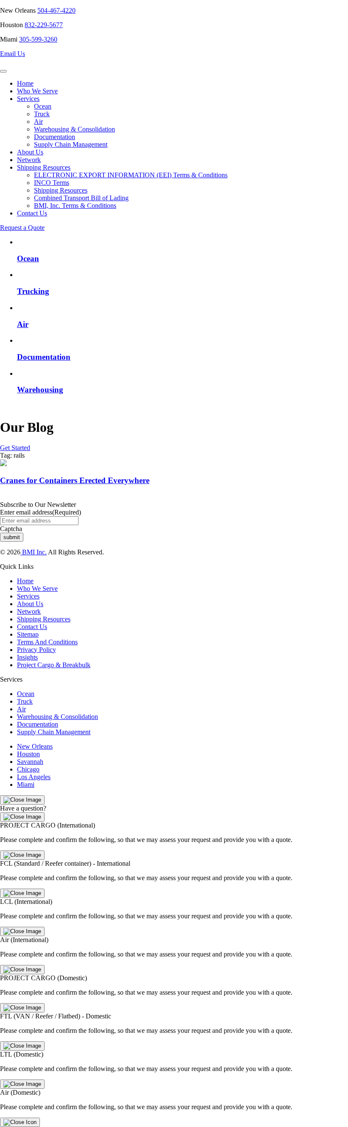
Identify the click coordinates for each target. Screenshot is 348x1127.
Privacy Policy (36, 649)
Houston (28, 754)
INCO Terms (51, 182)
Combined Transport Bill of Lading (81, 197)
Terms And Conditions (47, 642)
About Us (30, 152)
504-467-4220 (56, 10)
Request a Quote (22, 227)
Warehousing (40, 389)
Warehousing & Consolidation (74, 129)
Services (28, 98)
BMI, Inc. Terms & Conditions (75, 205)
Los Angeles (34, 776)
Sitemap (28, 634)
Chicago (28, 769)
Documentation (54, 136)
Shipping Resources (43, 167)
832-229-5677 (44, 24)
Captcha (11, 528)
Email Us (12, 53)
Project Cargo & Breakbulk (53, 664)
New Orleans (35, 746)
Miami (25, 784)
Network (29, 159)
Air (38, 121)
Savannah (30, 761)
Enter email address (40, 512)
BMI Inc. (33, 552)
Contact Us (32, 213)
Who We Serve (37, 91)
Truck (42, 113)
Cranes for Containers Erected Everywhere (74, 480)
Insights (27, 657)
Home (25, 83)
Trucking (33, 291)
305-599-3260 (38, 39)
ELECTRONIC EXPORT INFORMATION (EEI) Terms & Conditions (130, 175)
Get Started (15, 447)
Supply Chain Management (70, 144)
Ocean (42, 106)
